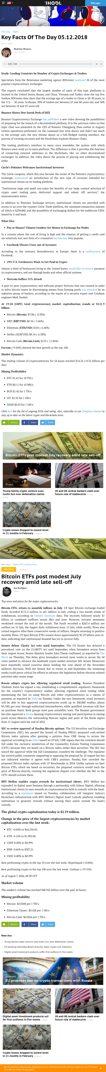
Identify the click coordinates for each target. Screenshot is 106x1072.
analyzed (80, 80)
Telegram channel (92, 411)
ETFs (21, 564)
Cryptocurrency (30, 564)
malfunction (93, 251)
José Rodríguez (20, 588)
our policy (29, 1069)
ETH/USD (26, 327)
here (10, 411)
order (35, 740)
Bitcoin (21, 314)
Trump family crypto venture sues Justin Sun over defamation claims (39, 941)
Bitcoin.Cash (31, 341)
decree (30, 714)
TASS (35, 698)
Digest (15, 31)
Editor (16, 591)
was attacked (89, 289)
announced (21, 178)
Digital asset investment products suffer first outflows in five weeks (38, 952)
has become (60, 238)
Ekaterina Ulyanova (22, 49)
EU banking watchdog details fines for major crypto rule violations (38, 947)
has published (51, 119)
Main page (5, 31)
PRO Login (95, 3)
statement (27, 793)
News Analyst (19, 52)
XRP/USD (19, 321)
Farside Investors (44, 615)
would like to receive (81, 268)
